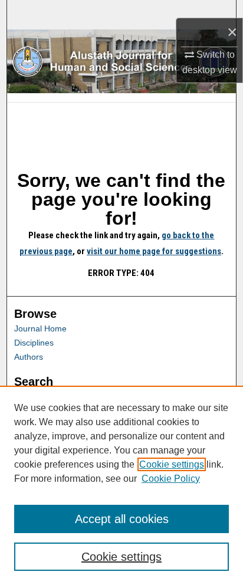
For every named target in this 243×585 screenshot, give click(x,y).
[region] (121, 485)
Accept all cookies (122, 518)
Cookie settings (171, 464)
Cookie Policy (171, 479)
